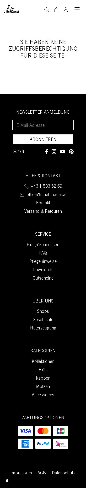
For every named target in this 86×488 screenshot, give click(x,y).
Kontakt (43, 203)
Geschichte (43, 320)
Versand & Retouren (43, 212)
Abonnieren (43, 140)
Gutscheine (43, 278)
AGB (42, 473)
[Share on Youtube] (62, 151)
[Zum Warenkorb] (56, 9)
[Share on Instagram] (54, 151)
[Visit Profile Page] (66, 8)
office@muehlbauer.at (46, 195)
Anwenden (47, 9)
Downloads (43, 270)
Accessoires (43, 395)
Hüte (43, 370)
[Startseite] (11, 7)
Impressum (21, 473)
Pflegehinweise (43, 262)
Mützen (43, 387)
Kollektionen (43, 362)
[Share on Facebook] (46, 151)
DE (14, 152)
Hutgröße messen (43, 245)
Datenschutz (63, 473)
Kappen (43, 379)
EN (22, 152)
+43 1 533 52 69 (46, 187)
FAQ (43, 253)
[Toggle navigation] (77, 9)
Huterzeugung (43, 328)
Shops (43, 312)
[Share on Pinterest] (71, 151)
